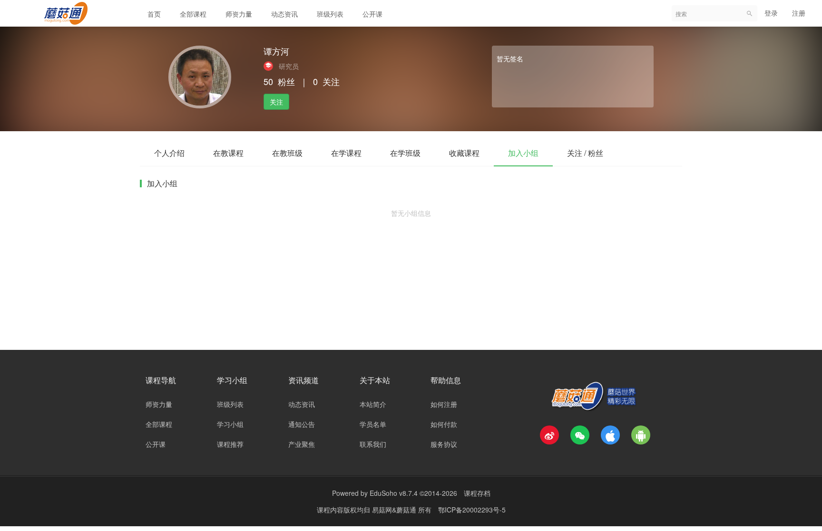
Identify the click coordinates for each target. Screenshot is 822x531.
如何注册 (444, 404)
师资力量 (238, 14)
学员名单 (373, 424)
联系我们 (373, 444)
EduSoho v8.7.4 (394, 493)
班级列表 (330, 14)
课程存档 (477, 493)
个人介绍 (169, 152)
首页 (154, 14)
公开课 (372, 14)
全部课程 (193, 14)
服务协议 (444, 444)
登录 (771, 13)
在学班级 (405, 152)
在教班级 (287, 152)
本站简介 (373, 404)
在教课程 (228, 152)
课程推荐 (230, 444)
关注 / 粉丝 (585, 152)
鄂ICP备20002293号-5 (472, 509)
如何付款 (444, 424)
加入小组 (523, 152)
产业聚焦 (301, 444)
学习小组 (230, 424)
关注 (276, 101)
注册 (798, 13)
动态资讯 (284, 14)
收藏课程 (464, 152)
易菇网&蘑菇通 (395, 509)
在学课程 (346, 152)
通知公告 (301, 424)
